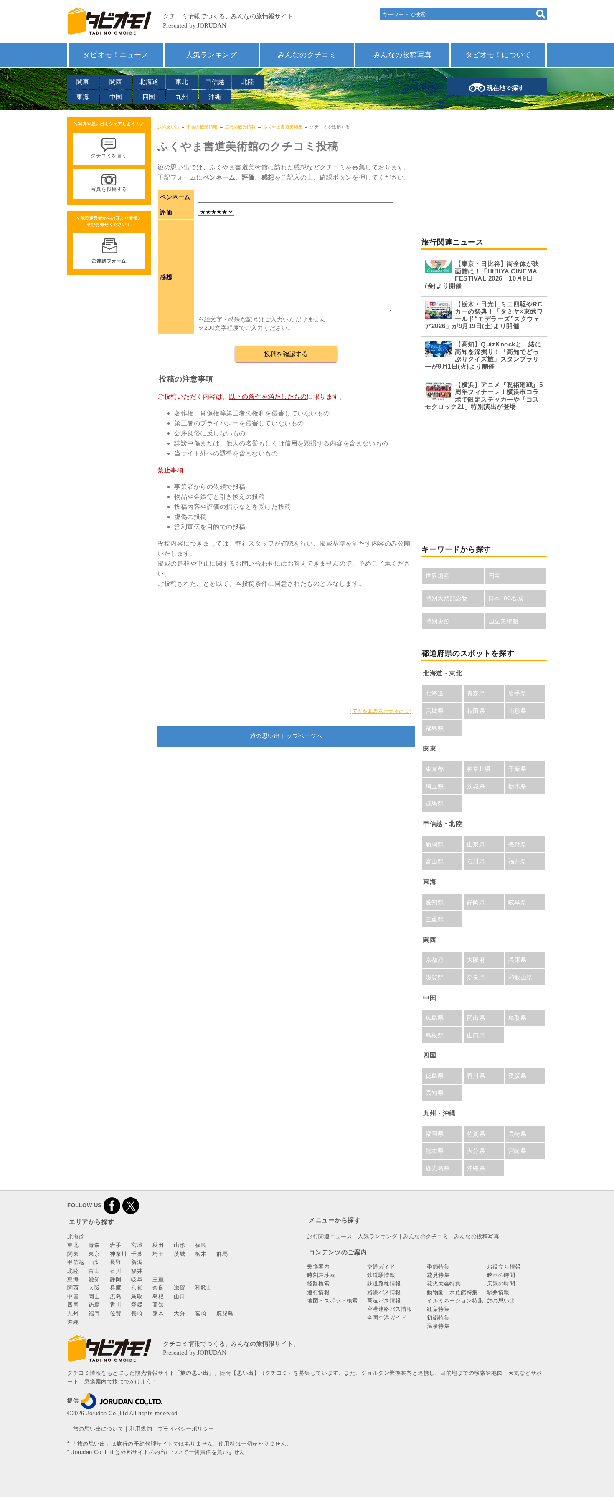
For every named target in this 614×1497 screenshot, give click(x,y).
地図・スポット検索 (332, 1300)
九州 (181, 96)
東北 (181, 81)
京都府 (435, 959)
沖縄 (214, 96)
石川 (115, 1271)
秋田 (158, 1245)
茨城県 (476, 786)
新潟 (136, 1262)
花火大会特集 (444, 1283)
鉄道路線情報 (384, 1283)
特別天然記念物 (447, 598)
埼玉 (158, 1254)
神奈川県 (479, 769)
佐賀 (115, 1313)
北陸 (247, 81)
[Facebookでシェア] (112, 1205)
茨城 (179, 1254)
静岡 (115, 1279)
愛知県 (435, 902)
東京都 (435, 769)
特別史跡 (438, 621)
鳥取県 (517, 1017)
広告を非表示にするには (381, 711)
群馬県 (435, 803)
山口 (179, 1296)
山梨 (94, 1262)
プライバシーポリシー (186, 1429)
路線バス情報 (384, 1292)
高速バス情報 (384, 1300)
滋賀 (179, 1288)
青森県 (476, 693)
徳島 (94, 1305)
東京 (94, 1254)
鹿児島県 (438, 1168)
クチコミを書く (109, 156)
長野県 (517, 844)
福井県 (517, 861)
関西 (115, 81)
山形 (179, 1245)
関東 (82, 81)
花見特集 (438, 1275)
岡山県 (476, 1017)
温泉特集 (438, 1326)
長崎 (136, 1313)
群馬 (222, 1254)
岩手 (115, 1245)
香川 (115, 1305)
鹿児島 (224, 1313)
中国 (115, 96)
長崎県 (517, 1133)
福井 (136, 1271)
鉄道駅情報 (381, 1275)
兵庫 (115, 1288)
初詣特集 (438, 1318)
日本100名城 (505, 598)
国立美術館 (503, 621)
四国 (148, 96)
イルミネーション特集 (455, 1300)
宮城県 (435, 711)
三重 (158, 1279)
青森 (94, 1245)
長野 (115, 1262)
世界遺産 (438, 575)
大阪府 (476, 959)
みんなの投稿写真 (402, 54)
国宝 (494, 575)
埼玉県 (435, 786)
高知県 (435, 1093)
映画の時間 (501, 1275)
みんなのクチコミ (307, 54)
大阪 (94, 1288)
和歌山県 (520, 977)
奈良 (158, 1288)
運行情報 (318, 1292)
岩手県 (517, 693)
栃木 (200, 1254)
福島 (200, 1245)
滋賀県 (435, 977)
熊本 (158, 1313)
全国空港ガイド (387, 1318)
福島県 (435, 728)
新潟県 (435, 844)
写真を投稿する (109, 189)
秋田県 (476, 711)
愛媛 (136, 1305)
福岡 (94, 1313)
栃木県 (517, 786)
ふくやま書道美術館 (283, 126)
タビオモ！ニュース (116, 54)
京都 (136, 1288)
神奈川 (118, 1254)
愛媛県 (517, 1075)
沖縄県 (476, 1168)
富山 (94, 1271)
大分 (179, 1313)
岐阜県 (517, 902)
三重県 (435, 919)
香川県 (476, 1075)
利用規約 (140, 1429)
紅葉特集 (438, 1309)
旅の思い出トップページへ (286, 736)
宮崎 (200, 1313)
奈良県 (476, 977)
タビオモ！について (498, 54)
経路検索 (318, 1283)
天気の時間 (501, 1283)
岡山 (94, 1296)
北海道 (149, 81)
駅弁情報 (498, 1292)
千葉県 (517, 769)
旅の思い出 (168, 126)
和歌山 (203, 1288)
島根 (158, 1296)
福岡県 (435, 1133)
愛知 (94, 1279)
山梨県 (476, 844)
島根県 (435, 1035)
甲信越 (215, 81)
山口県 (476, 1035)
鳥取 (136, 1296)
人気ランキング (211, 54)
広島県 (435, 1017)
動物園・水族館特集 (452, 1292)
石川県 (476, 861)
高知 (158, 1305)
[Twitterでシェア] (130, 1205)
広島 (115, 1296)
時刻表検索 (321, 1275)
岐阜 (136, 1279)
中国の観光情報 (202, 126)
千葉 (136, 1254)
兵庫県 (517, 959)
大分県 (476, 1151)
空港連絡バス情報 (389, 1309)
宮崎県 (517, 1151)
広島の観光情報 (240, 126)
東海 (82, 96)
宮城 (136, 1245)
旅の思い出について (98, 1429)
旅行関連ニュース (329, 1236)
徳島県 (435, 1075)
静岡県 (476, 902)
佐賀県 (476, 1133)
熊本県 (435, 1151)
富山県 (435, 861)
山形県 (517, 711)
